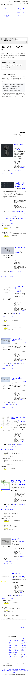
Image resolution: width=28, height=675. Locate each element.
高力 (3, 67)
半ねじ (8, 216)
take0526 (22, 268)
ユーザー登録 (15, 670)
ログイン (21, 4)
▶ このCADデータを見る (7, 173)
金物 (8, 65)
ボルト (14, 170)
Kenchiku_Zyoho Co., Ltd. (19, 674)
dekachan (22, 441)
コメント (21, 16)
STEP (11, 365)
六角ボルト (9, 213)
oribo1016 (22, 167)
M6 (7, 218)
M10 (10, 170)
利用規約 (9, 670)
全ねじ (15, 213)
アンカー (12, 65)
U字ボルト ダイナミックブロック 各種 (18, 481)
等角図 (14, 446)
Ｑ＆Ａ (20, 670)
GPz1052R (22, 310)
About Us (4, 670)
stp (11, 561)
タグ (6, 12)
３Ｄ (23, 650)
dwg (10, 211)
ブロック (8, 506)
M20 (7, 365)
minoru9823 (22, 592)
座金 (9, 446)
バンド (18, 313)
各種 (13, 506)
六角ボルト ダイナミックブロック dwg (20, 184)
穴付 (20, 65)
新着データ (20, 12)
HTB (7, 404)
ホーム (7, 9)
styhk (21, 209)
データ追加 (20, 9)
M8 (10, 218)
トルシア (8, 67)
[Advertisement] (14, 27)
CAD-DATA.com (24, 1)
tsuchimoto (22, 501)
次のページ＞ (21, 627)
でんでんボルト (17, 539)
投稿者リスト (7, 16)
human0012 (22, 360)
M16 (22, 218)
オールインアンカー (14, 271)
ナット (4, 65)
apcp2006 (22, 556)
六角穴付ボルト (17, 574)
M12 (18, 218)
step (7, 561)
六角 (17, 65)
